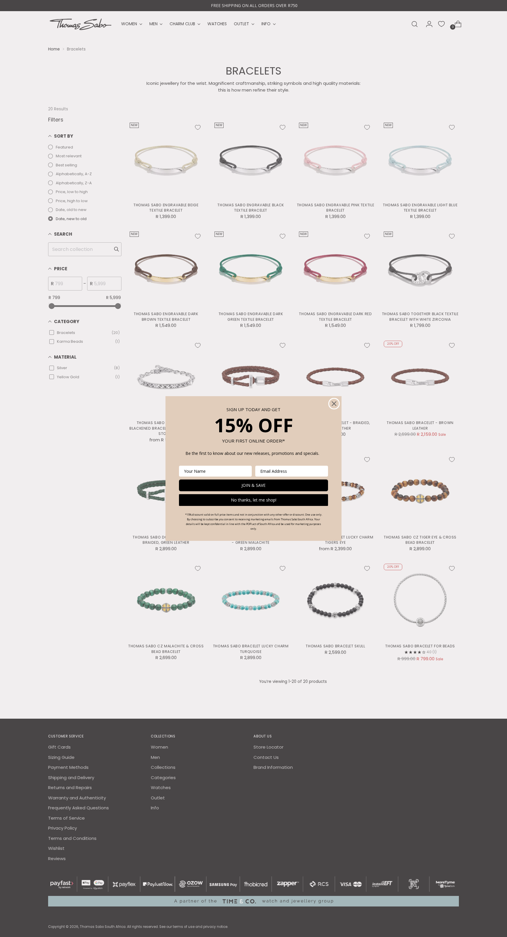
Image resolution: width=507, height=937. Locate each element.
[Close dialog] (334, 404)
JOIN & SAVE (253, 485)
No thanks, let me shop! (253, 500)
